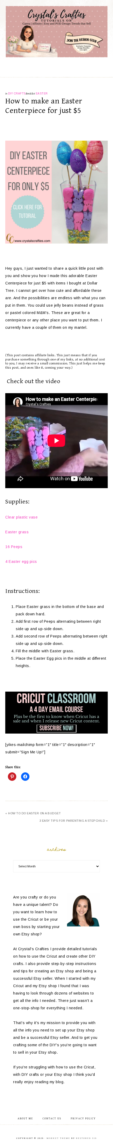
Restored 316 (86, 1138)
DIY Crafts (17, 93)
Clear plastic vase (21, 517)
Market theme (58, 1138)
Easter (42, 93)
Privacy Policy (83, 1118)
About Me (25, 1118)
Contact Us (52, 1118)
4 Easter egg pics (21, 561)
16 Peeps (13, 547)
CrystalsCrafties (56, 31)
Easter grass (17, 532)
